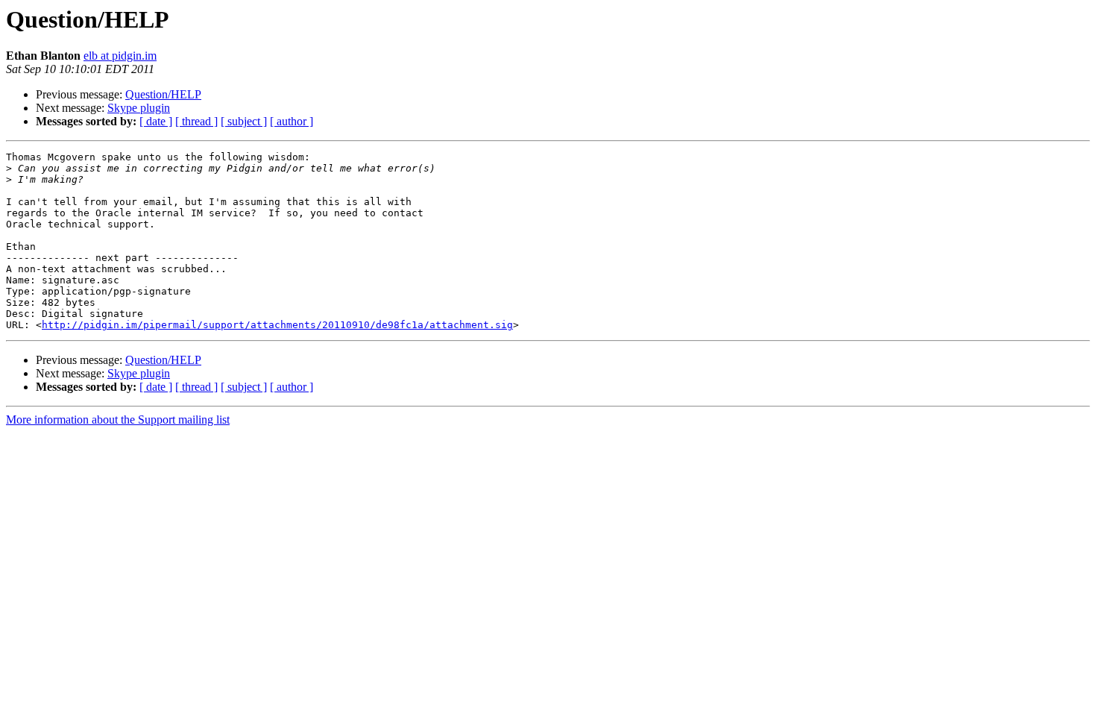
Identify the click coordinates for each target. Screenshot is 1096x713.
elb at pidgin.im (120, 55)
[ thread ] (196, 121)
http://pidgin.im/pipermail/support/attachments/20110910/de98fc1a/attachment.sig (277, 324)
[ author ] (291, 121)
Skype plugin (138, 107)
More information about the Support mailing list (118, 419)
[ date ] (155, 121)
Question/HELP (163, 94)
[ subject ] (244, 121)
